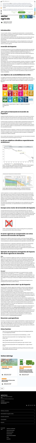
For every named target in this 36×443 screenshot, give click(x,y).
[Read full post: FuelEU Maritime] (9, 362)
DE (1, 398)
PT (11, 398)
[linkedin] (26, 405)
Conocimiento (3, 419)
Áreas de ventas (4, 403)
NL (10, 398)
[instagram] (28, 405)
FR (3, 398)
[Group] (34, 405)
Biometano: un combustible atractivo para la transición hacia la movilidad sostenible (26, 371)
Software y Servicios (5, 410)
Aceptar (22, 12)
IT (4, 398)
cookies (10, 3)
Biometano (21, 368)
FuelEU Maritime (5, 368)
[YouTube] (30, 405)
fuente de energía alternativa (19, 307)
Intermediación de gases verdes (7, 413)
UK (2, 398)
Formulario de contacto (5, 402)
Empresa (2, 422)
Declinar (29, 12)
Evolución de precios (5, 416)
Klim (2, 256)
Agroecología (4, 378)
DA (9, 398)
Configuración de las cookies (14, 12)
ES (5, 398)
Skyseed (3, 271)
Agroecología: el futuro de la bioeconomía (8, 381)
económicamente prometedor (16, 315)
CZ (12, 398)
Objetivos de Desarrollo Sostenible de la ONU (19, 50)
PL (6, 398)
